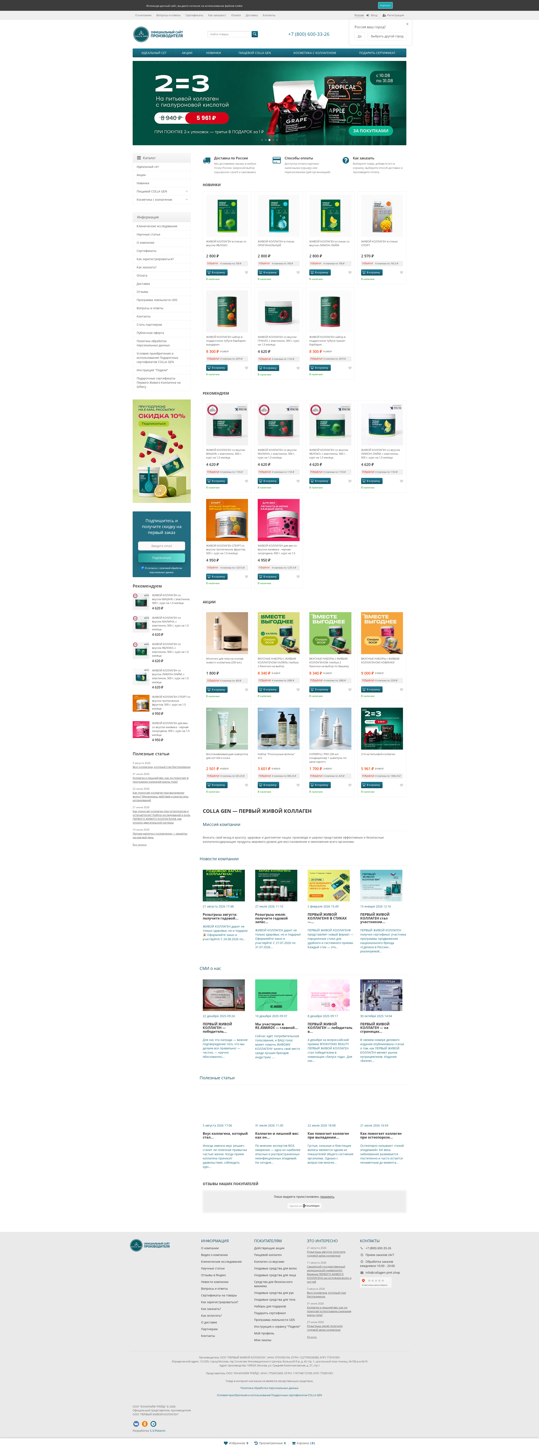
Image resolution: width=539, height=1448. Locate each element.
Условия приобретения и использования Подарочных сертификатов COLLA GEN (157, 357)
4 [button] (273, 139)
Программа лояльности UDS (157, 300)
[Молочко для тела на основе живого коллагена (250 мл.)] (227, 633)
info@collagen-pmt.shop (383, 1273)
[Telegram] (153, 1424)
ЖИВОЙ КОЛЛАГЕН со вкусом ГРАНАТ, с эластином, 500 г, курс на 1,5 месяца (278, 340)
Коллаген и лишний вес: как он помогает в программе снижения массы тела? (160, 780)
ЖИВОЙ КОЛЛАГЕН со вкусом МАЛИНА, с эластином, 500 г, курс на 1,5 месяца (277, 453)
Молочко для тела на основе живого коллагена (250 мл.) (224, 660)
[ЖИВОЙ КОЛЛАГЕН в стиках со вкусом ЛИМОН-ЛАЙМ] (330, 216)
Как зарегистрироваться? (155, 259)
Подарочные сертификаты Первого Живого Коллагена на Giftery (159, 382)
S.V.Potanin (157, 1431)
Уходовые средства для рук (274, 1293)
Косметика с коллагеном (315, 53)
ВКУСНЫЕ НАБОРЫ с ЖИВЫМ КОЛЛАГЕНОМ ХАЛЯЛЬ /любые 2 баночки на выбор (278, 662)
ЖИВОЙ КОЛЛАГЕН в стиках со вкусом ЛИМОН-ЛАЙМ (329, 243)
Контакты (269, 15)
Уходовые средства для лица (275, 1275)
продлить (327, 1197)
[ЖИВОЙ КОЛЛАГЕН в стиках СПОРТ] (382, 216)
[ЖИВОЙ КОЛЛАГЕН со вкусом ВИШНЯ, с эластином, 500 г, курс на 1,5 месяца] (227, 424)
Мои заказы (262, 1340)
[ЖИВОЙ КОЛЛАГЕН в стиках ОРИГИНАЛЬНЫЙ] (279, 216)
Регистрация (395, 15)
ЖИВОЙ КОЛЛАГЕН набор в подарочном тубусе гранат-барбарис (327, 340)
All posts (312, 1337)
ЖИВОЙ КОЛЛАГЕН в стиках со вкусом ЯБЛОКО (226, 243)
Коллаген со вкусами (269, 1262)
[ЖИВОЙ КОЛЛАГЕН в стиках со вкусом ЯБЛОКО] (227, 216)
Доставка (252, 15)
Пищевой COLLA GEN (255, 53)
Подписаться (161, 558)
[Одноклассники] (144, 1424)
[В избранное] (246, 272)
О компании (143, 15)
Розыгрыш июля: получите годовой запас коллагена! (325, 1328)
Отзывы (142, 292)
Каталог (149, 158)
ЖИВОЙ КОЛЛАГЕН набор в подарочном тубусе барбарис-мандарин (226, 340)
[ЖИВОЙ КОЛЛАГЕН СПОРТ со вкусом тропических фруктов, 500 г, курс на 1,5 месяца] (227, 520)
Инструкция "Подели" (152, 370)
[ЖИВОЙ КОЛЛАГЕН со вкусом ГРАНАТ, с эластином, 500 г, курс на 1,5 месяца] (279, 311)
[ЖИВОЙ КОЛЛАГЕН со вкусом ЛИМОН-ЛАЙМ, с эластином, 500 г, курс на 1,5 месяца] (382, 424)
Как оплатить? (211, 1316)
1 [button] (261, 139)
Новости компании (214, 1282)
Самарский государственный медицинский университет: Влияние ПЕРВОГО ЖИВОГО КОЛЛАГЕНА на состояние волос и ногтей (329, 1274)
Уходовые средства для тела (274, 1299)
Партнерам (209, 1329)
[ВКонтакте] (136, 1424)
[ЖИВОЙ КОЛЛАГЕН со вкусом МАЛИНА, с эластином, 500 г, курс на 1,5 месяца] (279, 424)
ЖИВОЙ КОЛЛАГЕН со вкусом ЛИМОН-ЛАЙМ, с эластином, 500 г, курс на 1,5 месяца (380, 453)
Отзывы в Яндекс (213, 1275)
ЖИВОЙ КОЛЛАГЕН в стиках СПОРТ (379, 243)
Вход (374, 15)
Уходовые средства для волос (275, 1268)
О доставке (209, 1322)
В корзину (218, 272)
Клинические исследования (157, 226)
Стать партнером (149, 325)
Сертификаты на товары (219, 1295)
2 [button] (265, 139)
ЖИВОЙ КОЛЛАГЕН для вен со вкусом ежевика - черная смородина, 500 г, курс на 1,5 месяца (277, 549)
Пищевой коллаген (268, 1255)
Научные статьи (148, 234)
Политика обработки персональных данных (153, 343)
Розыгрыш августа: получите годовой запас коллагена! (326, 1253)
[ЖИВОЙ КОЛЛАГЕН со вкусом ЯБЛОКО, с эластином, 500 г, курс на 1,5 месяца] (330, 424)
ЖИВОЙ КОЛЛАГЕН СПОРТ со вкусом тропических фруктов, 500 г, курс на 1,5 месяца (225, 549)
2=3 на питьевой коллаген (378, 754)
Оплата (236, 15)
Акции (187, 53)
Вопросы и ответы (168, 15)
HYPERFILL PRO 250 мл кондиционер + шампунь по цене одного (328, 758)
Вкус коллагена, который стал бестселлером (162, 767)
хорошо (385, 5)
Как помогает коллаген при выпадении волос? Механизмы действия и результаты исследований (160, 796)
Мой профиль (264, 1333)
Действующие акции (269, 1248)
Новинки (213, 53)
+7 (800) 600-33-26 (309, 34)
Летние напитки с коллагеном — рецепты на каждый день (160, 835)
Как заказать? (217, 15)
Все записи (140, 844)
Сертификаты (194, 15)
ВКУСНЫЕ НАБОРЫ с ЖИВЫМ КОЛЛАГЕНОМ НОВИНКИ (380, 660)
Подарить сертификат (377, 53)
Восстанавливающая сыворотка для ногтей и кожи (227, 756)
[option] (269, 103)
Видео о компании (214, 1255)
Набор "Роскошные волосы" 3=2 (276, 756)
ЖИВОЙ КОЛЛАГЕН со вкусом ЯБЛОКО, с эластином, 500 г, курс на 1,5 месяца (328, 453)
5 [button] (277, 139)
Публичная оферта (150, 333)
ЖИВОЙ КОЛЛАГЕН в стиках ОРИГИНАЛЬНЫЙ (276, 243)
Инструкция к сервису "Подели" (277, 1326)
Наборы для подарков (270, 1306)
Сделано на (296, 1205)
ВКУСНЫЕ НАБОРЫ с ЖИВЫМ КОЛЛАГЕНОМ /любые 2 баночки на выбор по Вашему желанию (329, 662)
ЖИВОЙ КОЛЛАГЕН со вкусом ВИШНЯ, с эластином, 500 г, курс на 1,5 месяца (225, 453)
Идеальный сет (154, 53)
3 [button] (269, 139)
